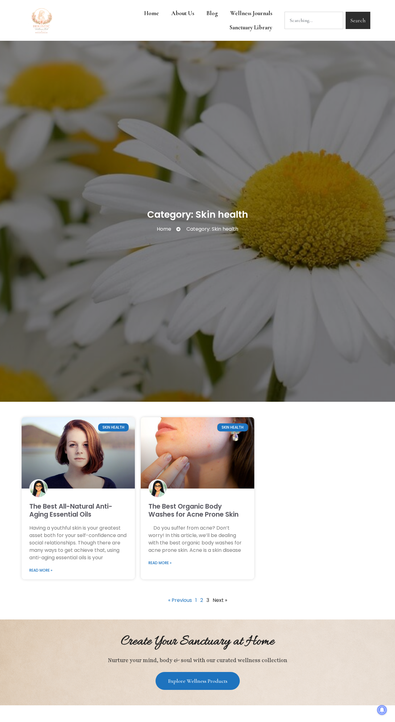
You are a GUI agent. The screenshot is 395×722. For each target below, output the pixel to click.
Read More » (40, 570)
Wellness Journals (251, 13)
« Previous (180, 600)
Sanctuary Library (251, 27)
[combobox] (314, 20)
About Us (182, 13)
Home (151, 13)
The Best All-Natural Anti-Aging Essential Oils (70, 510)
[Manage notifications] (382, 710)
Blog (212, 13)
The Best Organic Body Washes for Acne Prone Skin (193, 510)
